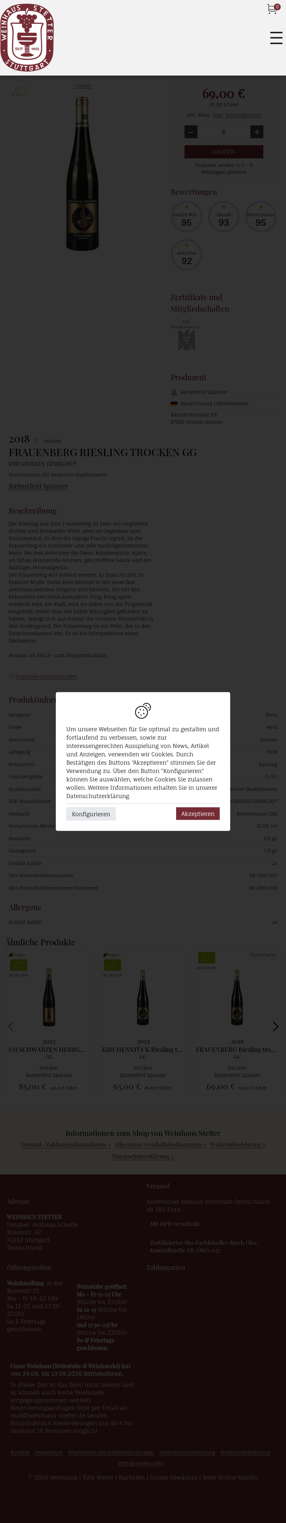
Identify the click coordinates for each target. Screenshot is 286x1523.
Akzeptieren (197, 813)
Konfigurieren (91, 814)
